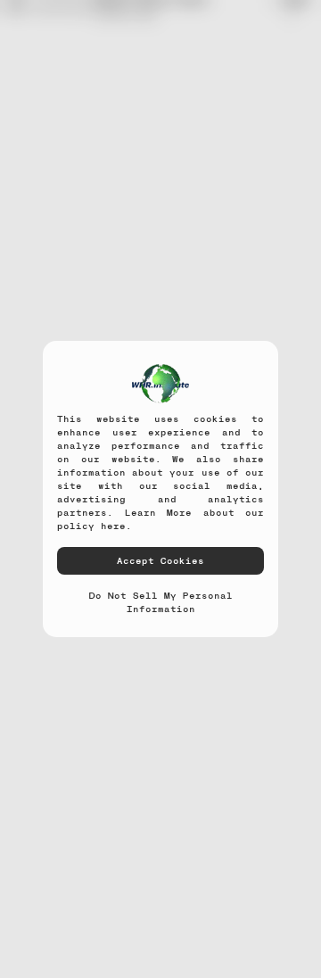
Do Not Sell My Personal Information (161, 602)
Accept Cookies (160, 560)
